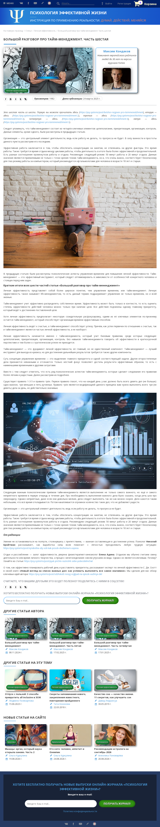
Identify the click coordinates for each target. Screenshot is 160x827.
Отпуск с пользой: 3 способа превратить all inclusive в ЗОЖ (23, 696)
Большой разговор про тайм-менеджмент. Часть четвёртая (113, 644)
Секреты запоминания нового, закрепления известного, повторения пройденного (68, 697)
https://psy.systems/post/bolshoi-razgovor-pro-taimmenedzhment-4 (95, 118)
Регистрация (124, 3)
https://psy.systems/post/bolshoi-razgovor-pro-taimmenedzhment (111, 112)
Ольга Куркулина (18, 755)
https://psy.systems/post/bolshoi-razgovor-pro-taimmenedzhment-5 (37, 122)
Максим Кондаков (116, 51)
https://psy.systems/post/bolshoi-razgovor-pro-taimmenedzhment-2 (46, 115)
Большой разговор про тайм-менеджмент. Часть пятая (67, 644)
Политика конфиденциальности (80, 811)
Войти (108, 3)
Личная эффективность (45, 30)
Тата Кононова (62, 703)
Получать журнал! (100, 600)
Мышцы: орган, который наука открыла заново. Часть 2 (23, 750)
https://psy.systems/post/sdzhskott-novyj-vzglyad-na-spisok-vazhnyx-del (65, 574)
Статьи (28, 30)
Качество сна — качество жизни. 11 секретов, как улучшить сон (114, 696)
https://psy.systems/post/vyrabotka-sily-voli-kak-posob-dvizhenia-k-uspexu (41, 548)
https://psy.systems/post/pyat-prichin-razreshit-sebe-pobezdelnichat (58, 561)
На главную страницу (13, 30)
